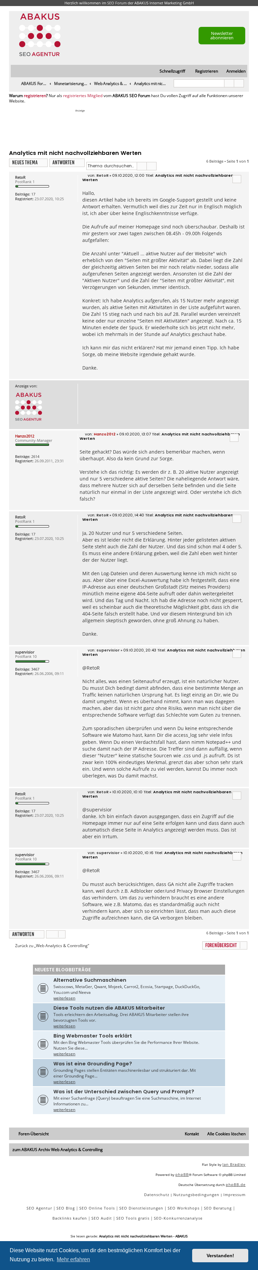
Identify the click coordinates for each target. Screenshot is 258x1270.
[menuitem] (233, 71)
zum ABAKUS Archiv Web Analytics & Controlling (57, 1149)
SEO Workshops (184, 1208)
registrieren (35, 95)
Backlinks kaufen (69, 1218)
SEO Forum (117, 2)
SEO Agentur (39, 1208)
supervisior (24, 652)
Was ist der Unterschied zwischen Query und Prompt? (123, 1091)
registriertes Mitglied (82, 95)
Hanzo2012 (24, 435)
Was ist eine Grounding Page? (92, 1063)
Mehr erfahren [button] (73, 1259)
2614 (35, 456)
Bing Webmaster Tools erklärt (92, 1035)
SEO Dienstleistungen (141, 1208)
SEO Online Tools (97, 1208)
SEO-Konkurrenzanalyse (178, 1218)
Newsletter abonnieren (221, 35)
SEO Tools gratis (132, 1218)
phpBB (182, 1174)
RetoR (20, 177)
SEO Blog (65, 1208)
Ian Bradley (234, 1164)
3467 (35, 669)
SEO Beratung (218, 1208)
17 (33, 194)
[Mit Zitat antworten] (236, 179)
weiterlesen (64, 998)
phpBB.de (236, 1184)
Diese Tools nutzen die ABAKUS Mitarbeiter (109, 1008)
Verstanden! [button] (220, 1255)
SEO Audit (101, 1218)
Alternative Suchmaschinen (89, 980)
